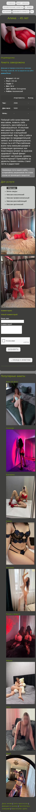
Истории (7, 11)
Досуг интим (7, 804)
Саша (8, 707)
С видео (29, 7)
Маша (8, 753)
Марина (9, 661)
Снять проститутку (20, 804)
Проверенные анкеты (13, 7)
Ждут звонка (23, 3)
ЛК (32, 11)
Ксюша (9, 521)
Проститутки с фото (19, 809)
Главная (11, 3)
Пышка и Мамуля (13, 614)
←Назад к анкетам (20, 360)
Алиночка (10, 428)
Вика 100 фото (12, 382)
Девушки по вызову (10, 806)
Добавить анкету (21, 11)
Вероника (10, 568)
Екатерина (10, 475)
